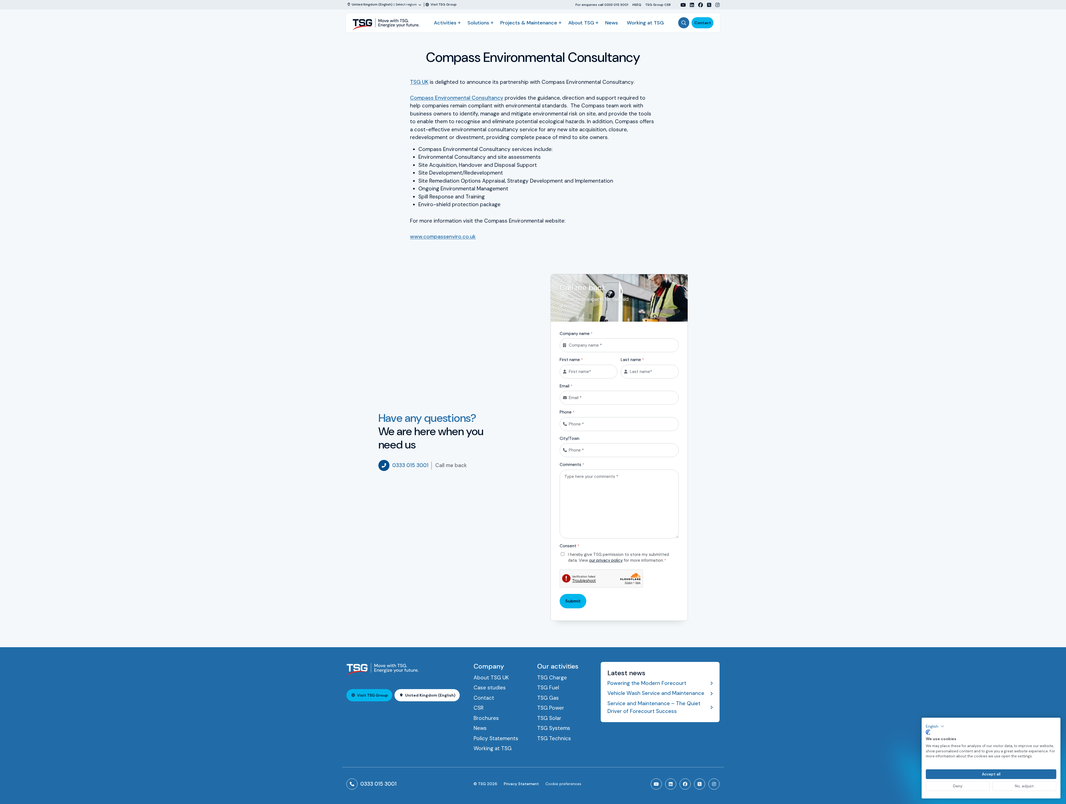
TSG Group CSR (658, 4)
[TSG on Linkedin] (690, 4)
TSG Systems (553, 728)
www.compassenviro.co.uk (443, 236)
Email (566, 386)
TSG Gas (548, 697)
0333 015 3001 (410, 465)
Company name (576, 333)
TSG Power (550, 707)
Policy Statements (496, 738)
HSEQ (636, 4)
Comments (572, 464)
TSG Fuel (548, 687)
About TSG (581, 22)
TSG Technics (554, 738)
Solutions (478, 22)
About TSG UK (491, 677)
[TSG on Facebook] (698, 4)
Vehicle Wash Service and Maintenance (655, 693)
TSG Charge (552, 677)
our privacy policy (606, 560)
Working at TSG (645, 22)
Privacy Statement (521, 783)
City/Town (569, 438)
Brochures (486, 718)
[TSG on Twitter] (707, 4)
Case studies (490, 687)
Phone (567, 412)
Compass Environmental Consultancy (456, 97)
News (611, 22)
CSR (479, 707)
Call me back (451, 465)
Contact (702, 22)
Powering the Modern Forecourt (646, 683)
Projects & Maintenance (528, 22)
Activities (445, 22)
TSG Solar (549, 718)
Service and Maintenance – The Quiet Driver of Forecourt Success (653, 707)
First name (571, 359)
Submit (573, 601)
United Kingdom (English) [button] (430, 695)
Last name (632, 359)
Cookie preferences (563, 783)
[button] (935, 726)
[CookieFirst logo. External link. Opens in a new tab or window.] (928, 732)
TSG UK (419, 82)
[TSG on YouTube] (681, 4)
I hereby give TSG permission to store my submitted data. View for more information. (618, 557)
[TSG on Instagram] (715, 4)
